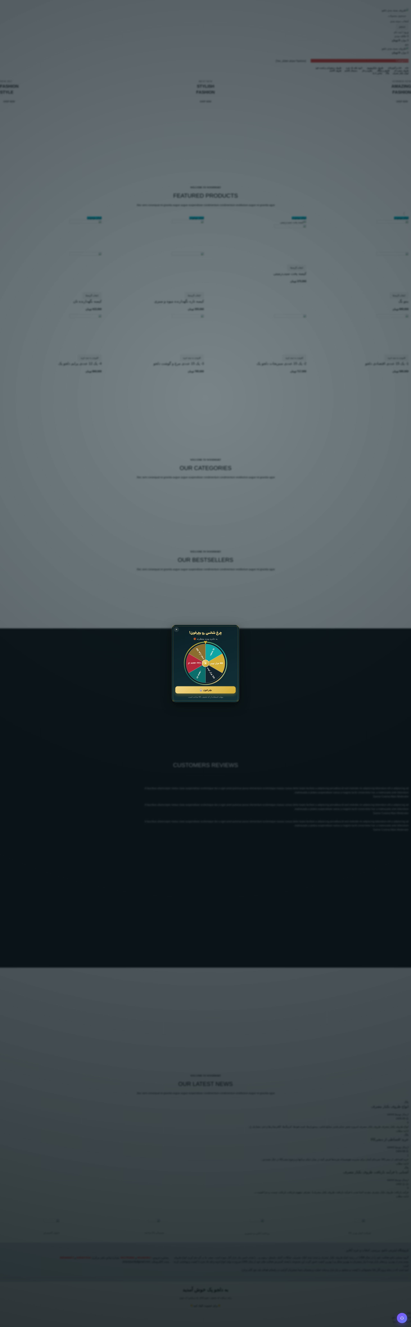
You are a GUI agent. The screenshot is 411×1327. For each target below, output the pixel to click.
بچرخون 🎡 (205, 690)
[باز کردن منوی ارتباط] (402, 1318)
